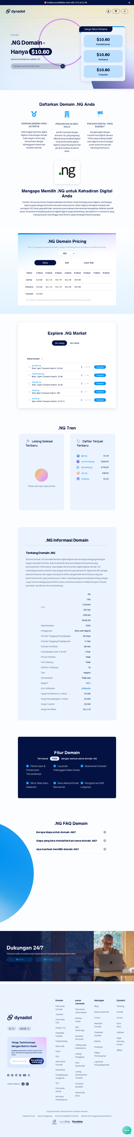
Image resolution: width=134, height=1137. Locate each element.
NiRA (88, 683)
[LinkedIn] (16, 1075)
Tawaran (100, 367)
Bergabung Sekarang (36, 1061)
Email (21, 959)
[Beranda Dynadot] (15, 11)
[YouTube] (24, 1075)
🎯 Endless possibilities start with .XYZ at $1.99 (65, 2)
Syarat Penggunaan (45, 1116)
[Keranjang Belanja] (116, 11)
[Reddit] (29, 1075)
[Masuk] (108, 11)
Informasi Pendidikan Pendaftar (67, 1116)
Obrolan (49, 959)
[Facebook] (8, 1075)
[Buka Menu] (124, 11)
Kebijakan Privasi (29, 1116)
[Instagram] (12, 1075)
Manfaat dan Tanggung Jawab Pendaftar (96, 1116)
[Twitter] (20, 1075)
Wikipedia (86, 688)
